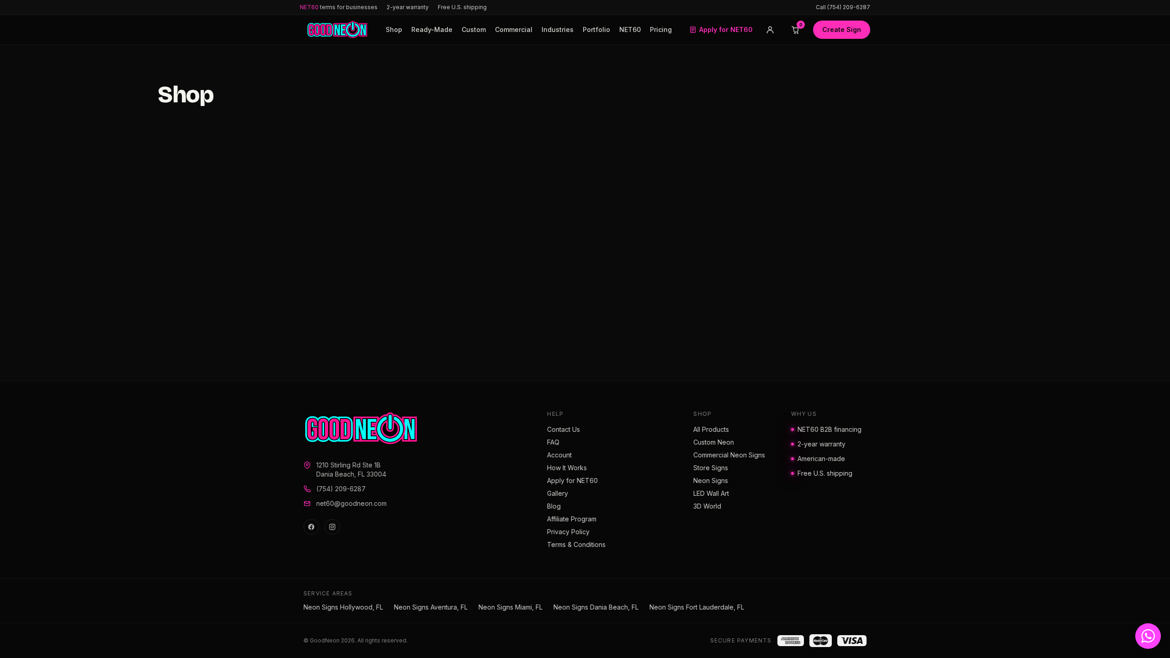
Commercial (513, 29)
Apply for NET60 (726, 29)
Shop (394, 29)
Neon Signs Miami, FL (510, 607)
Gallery (557, 493)
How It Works (567, 468)
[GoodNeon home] (337, 30)
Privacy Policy (568, 532)
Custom (474, 29)
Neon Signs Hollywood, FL (343, 607)
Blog (554, 506)
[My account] (770, 29)
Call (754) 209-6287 (843, 7)
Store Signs (710, 468)
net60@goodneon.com (351, 503)
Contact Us (563, 429)
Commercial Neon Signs (729, 455)
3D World (707, 506)
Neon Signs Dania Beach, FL (595, 607)
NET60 (630, 29)
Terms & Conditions (576, 544)
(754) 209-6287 (341, 489)
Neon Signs (710, 480)
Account (559, 455)
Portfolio (596, 29)
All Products (711, 429)
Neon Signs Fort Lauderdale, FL (696, 607)
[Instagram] (332, 527)
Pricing (661, 29)
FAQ (553, 442)
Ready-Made (431, 29)
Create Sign (841, 29)
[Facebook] (311, 527)
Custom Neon (713, 442)
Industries (558, 29)
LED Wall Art (711, 493)
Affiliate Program (571, 519)
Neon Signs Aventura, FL (431, 607)
